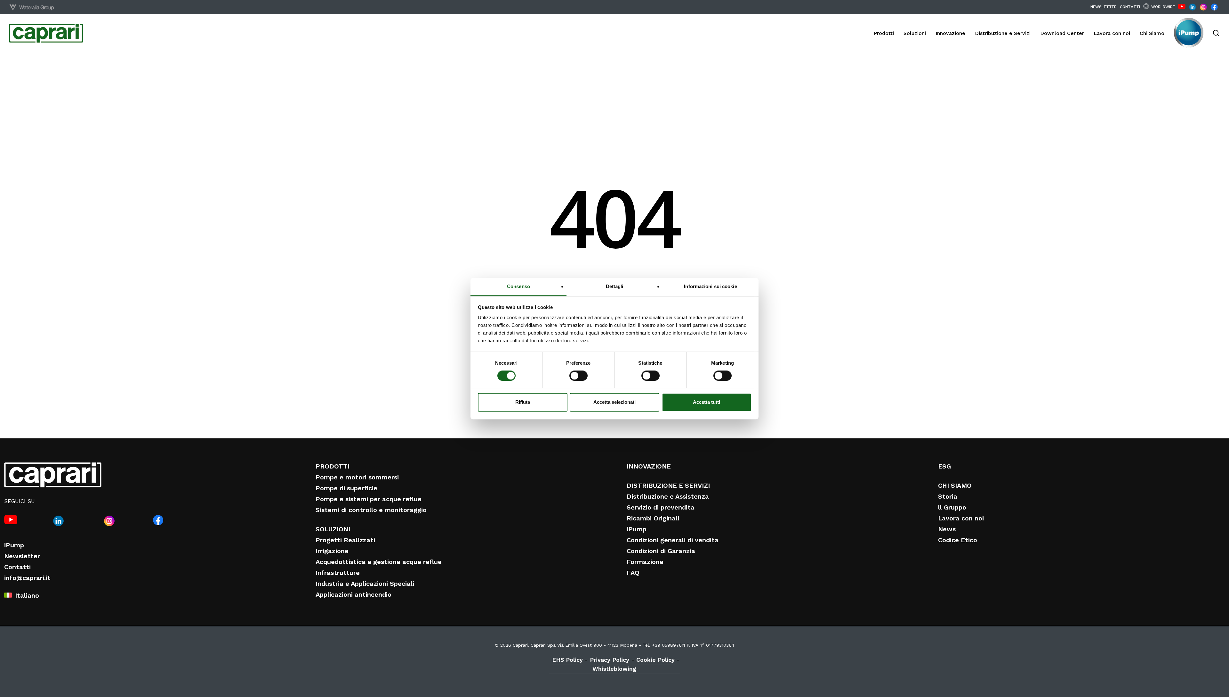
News (947, 529)
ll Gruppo (952, 507)
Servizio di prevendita (661, 507)
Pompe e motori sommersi (357, 477)
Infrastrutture (338, 573)
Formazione (645, 562)
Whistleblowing (614, 668)
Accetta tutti (706, 402)
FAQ (633, 573)
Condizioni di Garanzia (661, 551)
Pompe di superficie (346, 488)
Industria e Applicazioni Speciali (365, 583)
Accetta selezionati (614, 402)
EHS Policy (567, 659)
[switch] (578, 375)
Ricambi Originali (653, 518)
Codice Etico (957, 540)
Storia (947, 496)
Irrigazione (332, 551)
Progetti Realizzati (345, 540)
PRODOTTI (332, 466)
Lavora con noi (961, 518)
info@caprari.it (27, 578)
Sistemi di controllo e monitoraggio (371, 510)
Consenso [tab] (518, 286)
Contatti (17, 567)
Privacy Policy (609, 659)
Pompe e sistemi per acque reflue (369, 499)
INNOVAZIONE (649, 466)
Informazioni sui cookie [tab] (710, 286)
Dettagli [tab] (614, 286)
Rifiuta (522, 402)
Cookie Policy (655, 659)
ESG (944, 466)
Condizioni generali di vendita (673, 540)
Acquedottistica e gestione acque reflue (379, 562)
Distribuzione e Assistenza (668, 496)
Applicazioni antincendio (353, 594)
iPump (14, 545)
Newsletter (22, 556)
